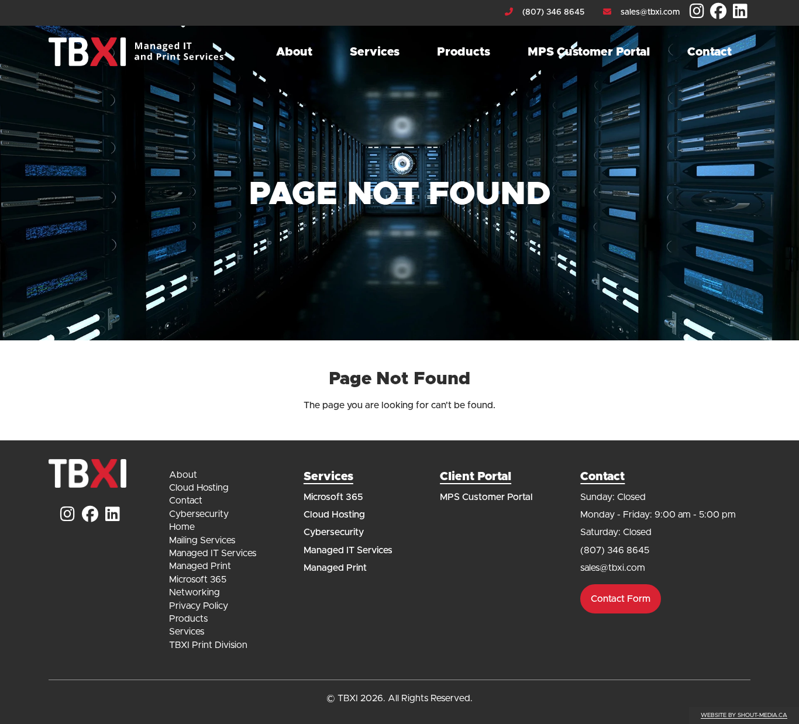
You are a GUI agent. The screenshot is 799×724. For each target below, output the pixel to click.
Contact (709, 52)
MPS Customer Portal (589, 52)
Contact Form (620, 599)
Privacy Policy (198, 606)
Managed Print (200, 566)
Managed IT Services (212, 553)
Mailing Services (202, 540)
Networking (194, 592)
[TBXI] (136, 51)
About (294, 52)
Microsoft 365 (197, 579)
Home (182, 527)
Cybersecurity (199, 514)
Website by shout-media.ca (744, 715)
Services (374, 52)
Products (463, 52)
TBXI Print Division (208, 645)
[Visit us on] (697, 12)
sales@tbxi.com (650, 12)
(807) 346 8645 (553, 12)
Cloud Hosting (199, 487)
